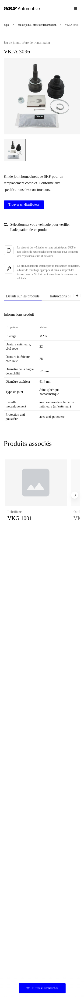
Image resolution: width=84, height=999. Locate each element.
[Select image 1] (15, 150)
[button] (36, 495)
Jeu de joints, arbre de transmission (37, 24)
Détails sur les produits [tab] (22, 296)
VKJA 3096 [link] (71, 24)
